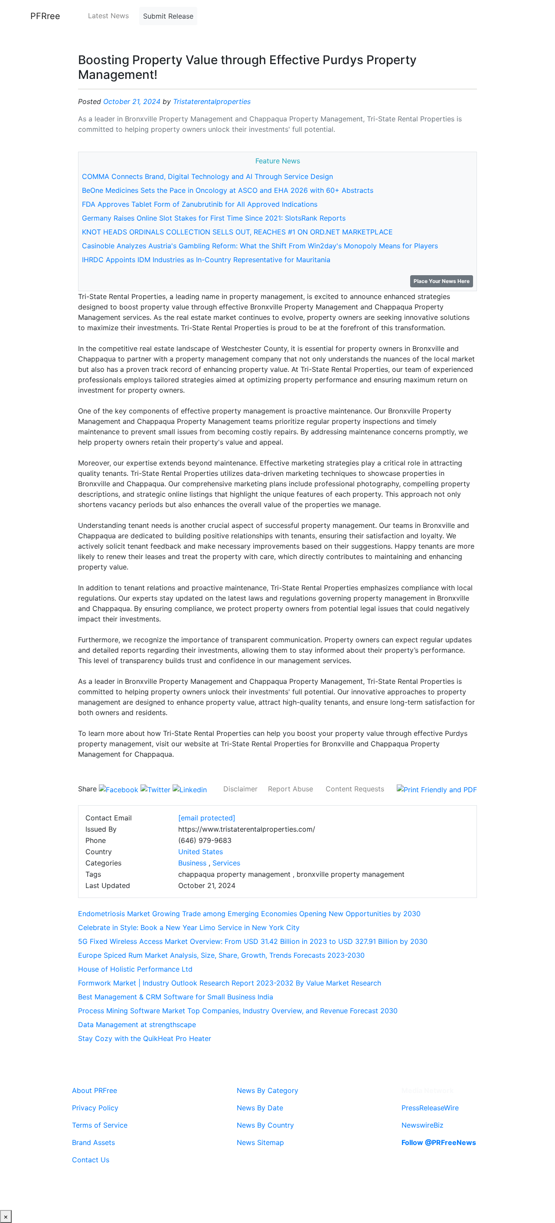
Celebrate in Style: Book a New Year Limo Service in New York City (189, 927)
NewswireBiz (423, 1125)
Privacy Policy (95, 1107)
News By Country (265, 1125)
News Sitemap (260, 1142)
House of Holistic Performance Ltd (135, 969)
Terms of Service (99, 1125)
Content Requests (355, 788)
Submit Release (168, 16)
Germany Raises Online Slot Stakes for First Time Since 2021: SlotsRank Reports (214, 218)
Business (192, 863)
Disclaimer (240, 788)
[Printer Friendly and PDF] (437, 788)
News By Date (260, 1107)
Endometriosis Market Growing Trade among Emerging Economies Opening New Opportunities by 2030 (249, 913)
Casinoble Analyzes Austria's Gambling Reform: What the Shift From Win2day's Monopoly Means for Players (260, 245)
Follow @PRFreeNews (439, 1142)
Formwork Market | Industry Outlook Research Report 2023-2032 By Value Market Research (229, 983)
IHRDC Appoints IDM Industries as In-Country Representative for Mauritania (206, 259)
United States (200, 851)
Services (226, 863)
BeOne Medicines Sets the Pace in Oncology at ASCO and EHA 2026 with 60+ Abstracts (227, 190)
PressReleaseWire (430, 1107)
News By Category (267, 1090)
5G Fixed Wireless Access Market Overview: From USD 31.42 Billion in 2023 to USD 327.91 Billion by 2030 (253, 941)
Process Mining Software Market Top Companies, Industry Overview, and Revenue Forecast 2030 (238, 1010)
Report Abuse (290, 788)
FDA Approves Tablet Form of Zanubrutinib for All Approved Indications (199, 204)
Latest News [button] (108, 15)
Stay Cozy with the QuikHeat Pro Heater (144, 1038)
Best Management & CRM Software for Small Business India (175, 996)
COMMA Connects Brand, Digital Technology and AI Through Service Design (207, 176)
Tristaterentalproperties (212, 101)
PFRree (45, 16)
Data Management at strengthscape (137, 1024)
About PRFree (94, 1090)
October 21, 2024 (131, 101)
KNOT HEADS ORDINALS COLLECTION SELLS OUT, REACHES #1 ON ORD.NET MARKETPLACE (237, 232)
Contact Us (90, 1159)
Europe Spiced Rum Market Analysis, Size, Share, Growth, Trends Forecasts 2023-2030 (221, 955)
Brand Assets (93, 1142)
